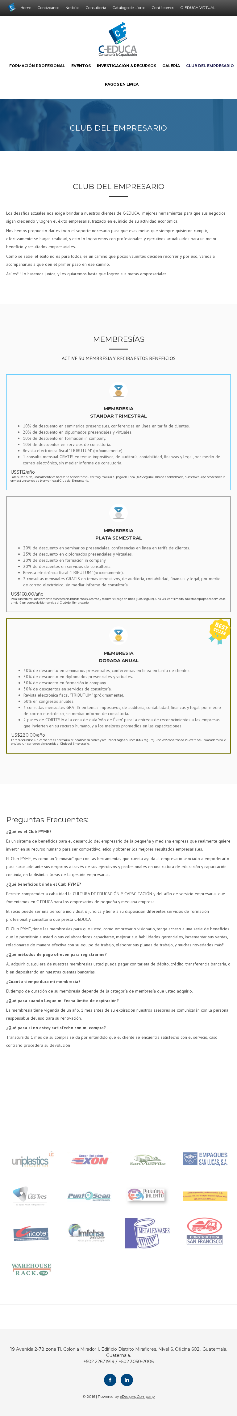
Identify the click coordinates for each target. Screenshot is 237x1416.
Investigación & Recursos (126, 65)
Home (25, 7)
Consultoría (95, 7)
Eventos (81, 65)
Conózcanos (48, 7)
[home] (118, 39)
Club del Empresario (210, 65)
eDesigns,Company (137, 1396)
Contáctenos (163, 7)
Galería (171, 65)
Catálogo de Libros (128, 7)
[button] (119, 84)
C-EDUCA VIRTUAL (197, 7)
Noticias (72, 7)
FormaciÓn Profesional (37, 65)
